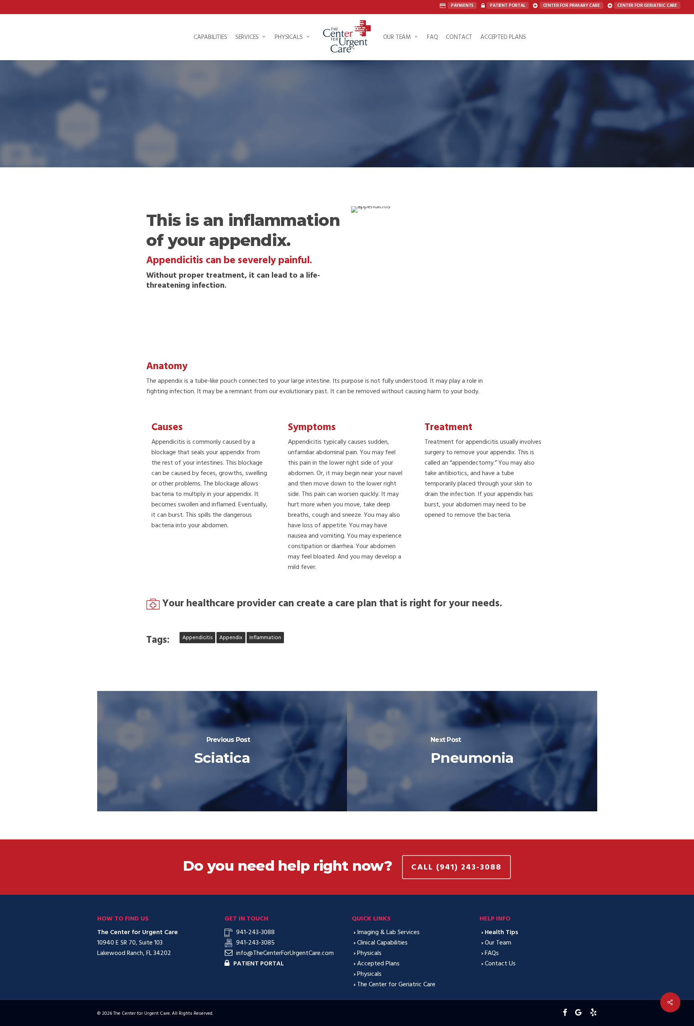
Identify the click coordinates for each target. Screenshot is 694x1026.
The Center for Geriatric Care (396, 984)
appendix (231, 638)
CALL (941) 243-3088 (456, 867)
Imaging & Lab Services (388, 932)
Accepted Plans (378, 963)
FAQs (492, 953)
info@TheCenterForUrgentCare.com (285, 953)
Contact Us (500, 963)
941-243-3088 (255, 932)
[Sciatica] (222, 751)
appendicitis (197, 638)
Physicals (369, 953)
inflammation (265, 638)
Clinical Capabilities (382, 942)
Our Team (498, 942)
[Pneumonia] (472, 751)
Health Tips (347, 155)
